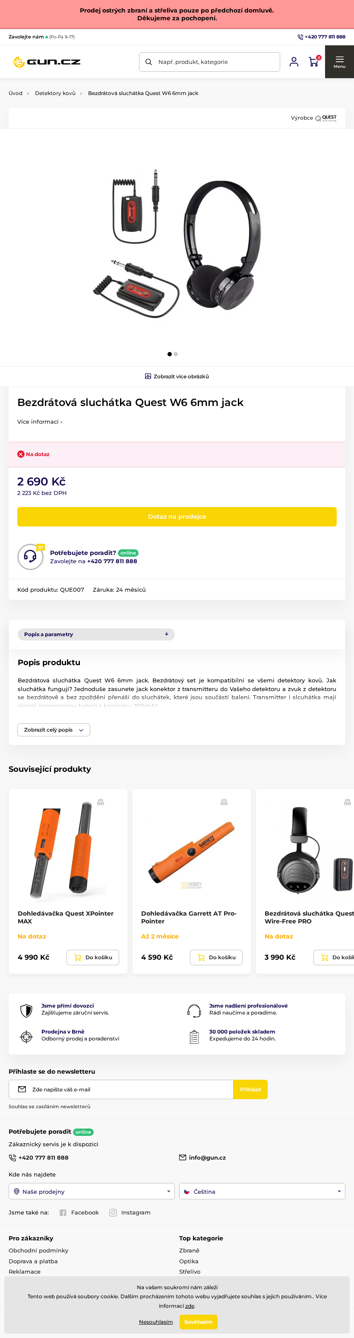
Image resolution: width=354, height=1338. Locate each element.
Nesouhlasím (156, 1322)
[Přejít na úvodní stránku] (46, 62)
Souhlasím (198, 1322)
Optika (189, 1261)
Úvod (15, 93)
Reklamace (25, 1271)
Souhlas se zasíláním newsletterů (49, 1106)
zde (189, 1306)
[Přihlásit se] (293, 62)
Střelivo (189, 1271)
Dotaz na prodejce (177, 516)
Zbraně (189, 1250)
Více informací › (39, 421)
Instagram (136, 1212)
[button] (339, 61)
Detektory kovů (55, 93)
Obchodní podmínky (38, 1250)
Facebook (85, 1212)
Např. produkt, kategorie (193, 61)
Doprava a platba (33, 1261)
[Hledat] (148, 62)
